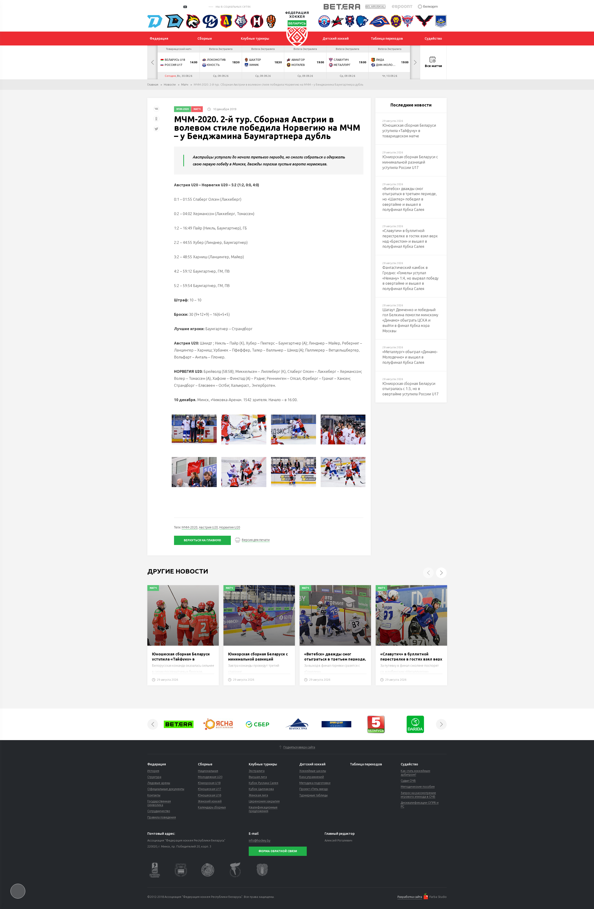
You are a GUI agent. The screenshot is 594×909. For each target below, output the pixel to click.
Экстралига (257, 770)
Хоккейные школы (312, 770)
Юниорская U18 (209, 782)
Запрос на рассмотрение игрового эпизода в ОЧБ (418, 794)
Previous (152, 62)
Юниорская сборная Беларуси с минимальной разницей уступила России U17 (258, 659)
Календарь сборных (212, 807)
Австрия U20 (208, 527)
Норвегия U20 (229, 527)
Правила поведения (161, 817)
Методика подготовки (314, 782)
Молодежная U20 (210, 776)
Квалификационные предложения (263, 809)
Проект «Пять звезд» (313, 788)
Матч (184, 84)
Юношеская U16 (209, 795)
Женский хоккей (210, 801)
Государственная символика (159, 802)
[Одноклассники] (156, 120)
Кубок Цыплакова (261, 788)
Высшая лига (258, 776)
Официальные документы (165, 788)
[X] (156, 130)
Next (415, 62)
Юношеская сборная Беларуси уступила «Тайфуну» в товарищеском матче (181, 659)
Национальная (208, 770)
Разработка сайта (409, 896)
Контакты (153, 795)
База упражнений (311, 776)
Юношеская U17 (209, 788)
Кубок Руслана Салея (263, 782)
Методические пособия (418, 786)
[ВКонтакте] (156, 110)
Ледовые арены (158, 782)
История (153, 770)
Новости (170, 84)
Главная (152, 84)
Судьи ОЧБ (408, 780)
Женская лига (258, 795)
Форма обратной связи (277, 851)
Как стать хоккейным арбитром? (415, 772)
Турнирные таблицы (313, 795)
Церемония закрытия (264, 801)
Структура (154, 776)
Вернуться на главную (202, 540)
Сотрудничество (158, 810)
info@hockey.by (259, 840)
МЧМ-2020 (182, 109)
